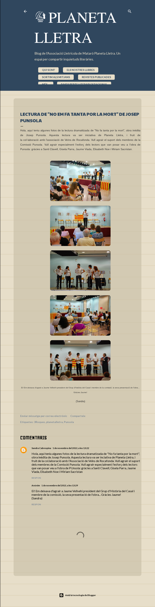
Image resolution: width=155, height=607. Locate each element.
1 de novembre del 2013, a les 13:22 (71, 448)
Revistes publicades (96, 77)
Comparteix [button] (77, 415)
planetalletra (54, 422)
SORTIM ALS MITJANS (56, 77)
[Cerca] (129, 10)
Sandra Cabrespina (41, 448)
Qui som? (48, 69)
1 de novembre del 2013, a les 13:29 (59, 485)
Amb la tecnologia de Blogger (80, 595)
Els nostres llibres (81, 69)
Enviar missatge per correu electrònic (43, 415)
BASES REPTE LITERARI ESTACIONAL (84, 84)
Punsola (69, 422)
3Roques (39, 422)
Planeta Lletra (75, 27)
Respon (36, 477)
